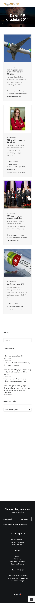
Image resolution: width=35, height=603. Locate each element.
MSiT (23, 167)
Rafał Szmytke (14, 240)
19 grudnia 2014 (13, 91)
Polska (22, 235)
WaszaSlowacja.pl (17, 581)
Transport (23, 91)
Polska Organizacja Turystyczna (18, 237)
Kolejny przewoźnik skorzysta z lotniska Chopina (15, 72)
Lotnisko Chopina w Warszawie (18, 93)
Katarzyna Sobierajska (15, 167)
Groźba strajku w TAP (15, 284)
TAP (21, 306)
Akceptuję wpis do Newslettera (16, 524)
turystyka (10, 169)
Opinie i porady (13, 164)
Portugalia (10, 309)
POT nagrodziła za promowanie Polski (14, 217)
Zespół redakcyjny (17, 564)
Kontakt (17, 556)
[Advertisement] (17, 435)
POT (8, 240)
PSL (15, 169)
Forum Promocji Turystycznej (17, 578)
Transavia (10, 96)
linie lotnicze (17, 96)
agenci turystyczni (14, 306)
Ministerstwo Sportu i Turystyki (16, 172)
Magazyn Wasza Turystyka (18, 576)
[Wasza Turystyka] (11, 4)
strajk (15, 309)
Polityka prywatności (17, 561)
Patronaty (17, 559)
